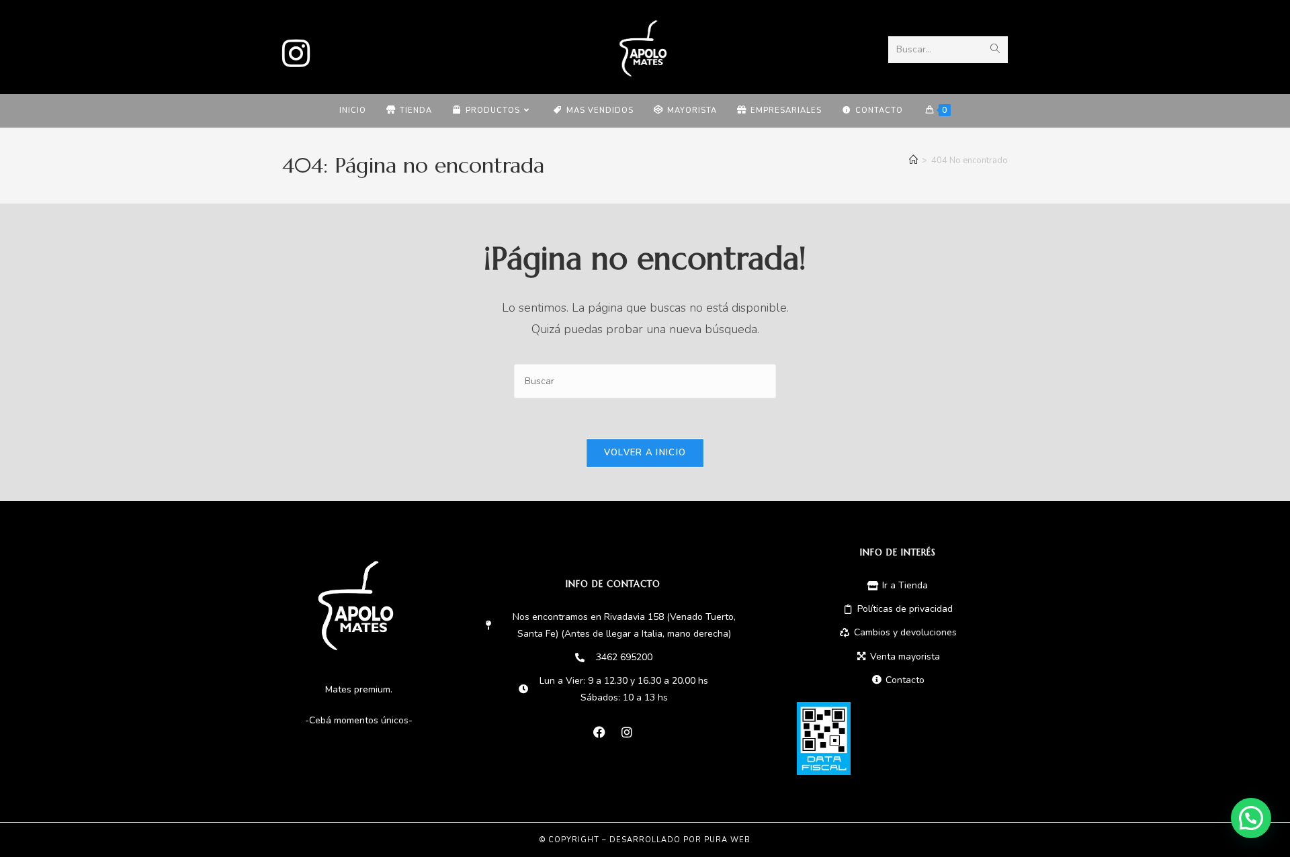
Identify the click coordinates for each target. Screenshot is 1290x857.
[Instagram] (300, 49)
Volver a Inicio (645, 453)
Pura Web (727, 840)
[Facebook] (599, 732)
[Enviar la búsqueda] (995, 49)
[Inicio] (913, 160)
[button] (1251, 818)
